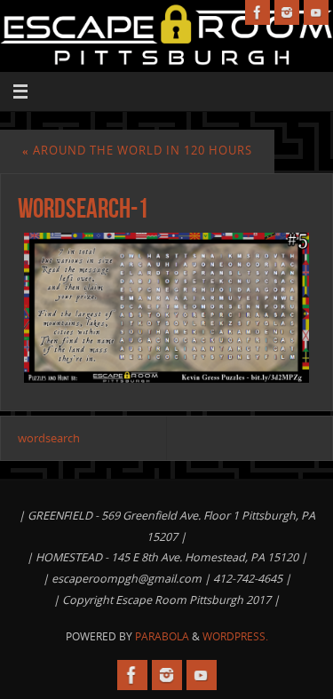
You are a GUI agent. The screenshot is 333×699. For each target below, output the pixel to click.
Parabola (162, 636)
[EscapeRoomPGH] (286, 12)
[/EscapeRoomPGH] (257, 12)
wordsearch (49, 438)
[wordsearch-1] (166, 307)
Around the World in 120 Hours (137, 150)
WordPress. (235, 636)
